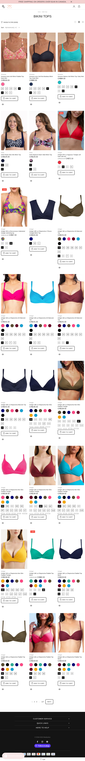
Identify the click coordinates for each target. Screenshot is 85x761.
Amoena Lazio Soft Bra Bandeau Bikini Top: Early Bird (41, 77)
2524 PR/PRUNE (73, 238)
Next (49, 702)
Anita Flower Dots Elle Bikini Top (11, 154)
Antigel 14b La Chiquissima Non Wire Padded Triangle (69, 405)
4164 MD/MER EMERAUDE (68, 581)
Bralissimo (9, 6)
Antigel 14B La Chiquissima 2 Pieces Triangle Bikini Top (40, 232)
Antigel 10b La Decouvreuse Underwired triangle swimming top (13, 232)
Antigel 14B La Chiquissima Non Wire (40, 404)
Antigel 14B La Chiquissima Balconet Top (13, 404)
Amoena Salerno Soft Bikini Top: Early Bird (71, 76)
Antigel (60, 152)
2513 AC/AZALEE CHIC (68, 238)
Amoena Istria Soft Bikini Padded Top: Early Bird (12, 77)
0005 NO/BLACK (59, 243)
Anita (2, 152)
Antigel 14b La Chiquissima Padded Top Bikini (13, 658)
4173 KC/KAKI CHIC (12, 325)
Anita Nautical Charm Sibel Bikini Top (40, 154)
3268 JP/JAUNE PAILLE (31, 415)
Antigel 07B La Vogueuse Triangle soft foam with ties (69, 155)
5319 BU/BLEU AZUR (78, 238)
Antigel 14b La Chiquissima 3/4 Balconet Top (70, 232)
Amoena (3, 74)
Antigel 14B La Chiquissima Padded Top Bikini (41, 574)
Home (39, 11)
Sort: (2, 27)
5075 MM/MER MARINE (64, 238)
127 (42, 702)
